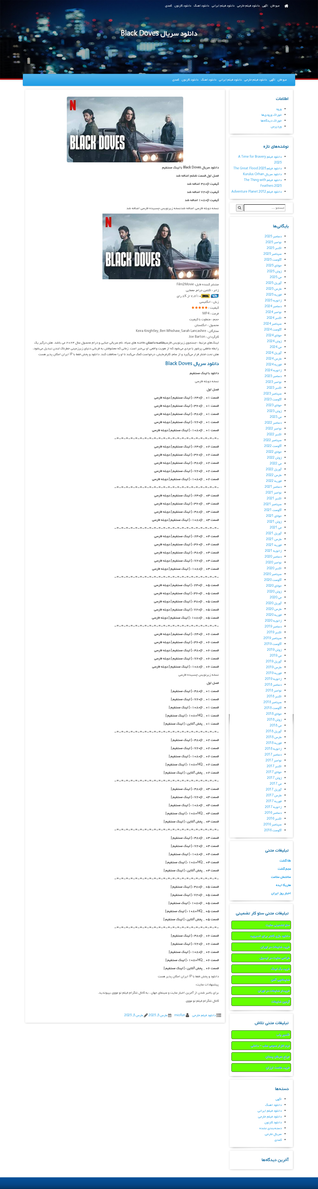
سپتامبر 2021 (273, 504)
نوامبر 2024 (274, 312)
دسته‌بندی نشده (270, 1128)
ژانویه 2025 (273, 300)
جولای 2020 (274, 586)
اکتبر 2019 (274, 632)
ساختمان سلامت (281, 877)
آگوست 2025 (273, 259)
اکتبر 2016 (274, 818)
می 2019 (276, 655)
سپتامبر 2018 (273, 702)
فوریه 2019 (274, 673)
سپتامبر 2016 (273, 824)
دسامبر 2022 (273, 423)
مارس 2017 (274, 795)
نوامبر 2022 (274, 428)
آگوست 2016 (273, 830)
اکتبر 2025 (274, 248)
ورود (279, 109)
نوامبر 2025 (274, 242)
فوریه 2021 (274, 545)
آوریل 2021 (274, 533)
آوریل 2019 (274, 661)
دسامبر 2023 (273, 376)
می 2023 (276, 417)
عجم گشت (284, 869)
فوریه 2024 (274, 364)
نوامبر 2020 (274, 562)
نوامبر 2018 (274, 690)
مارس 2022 (274, 475)
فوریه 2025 (274, 294)
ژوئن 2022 (274, 457)
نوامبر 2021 (274, 492)
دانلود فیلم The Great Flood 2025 (257, 168)
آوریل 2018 (274, 731)
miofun (179, 1015)
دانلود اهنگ (201, 5)
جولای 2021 (274, 516)
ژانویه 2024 (273, 370)
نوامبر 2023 (274, 382)
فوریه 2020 (274, 615)
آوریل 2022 (274, 469)
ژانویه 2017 (273, 807)
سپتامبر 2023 (273, 393)
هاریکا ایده (283, 885)
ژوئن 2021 (274, 522)
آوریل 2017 (274, 789)
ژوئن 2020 (274, 591)
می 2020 (276, 597)
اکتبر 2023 (274, 388)
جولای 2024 (274, 335)
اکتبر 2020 (274, 568)
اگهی (265, 5)
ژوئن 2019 (274, 650)
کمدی (168, 5)
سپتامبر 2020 (273, 574)
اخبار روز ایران (281, 893)
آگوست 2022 (273, 446)
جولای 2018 (274, 714)
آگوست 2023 (273, 399)
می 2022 (276, 463)
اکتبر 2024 (274, 318)
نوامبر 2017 (274, 760)
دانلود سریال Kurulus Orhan (262, 174)
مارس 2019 (274, 667)
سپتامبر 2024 (273, 324)
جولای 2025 (274, 265)
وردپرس (276, 126)
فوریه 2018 (274, 743)
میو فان (275, 5)
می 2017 (276, 784)
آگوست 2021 (273, 510)
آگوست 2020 (273, 580)
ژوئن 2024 (274, 341)
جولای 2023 (274, 405)
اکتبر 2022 (274, 434)
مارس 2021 (274, 539)
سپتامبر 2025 (273, 254)
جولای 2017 (274, 772)
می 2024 (276, 347)
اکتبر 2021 (274, 498)
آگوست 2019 (273, 644)
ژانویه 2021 (273, 551)
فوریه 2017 (274, 801)
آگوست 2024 (273, 329)
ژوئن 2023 (274, 411)
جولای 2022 (274, 452)
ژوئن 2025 (274, 271)
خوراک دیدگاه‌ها (271, 120)
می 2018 (276, 725)
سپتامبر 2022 (273, 440)
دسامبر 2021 (273, 487)
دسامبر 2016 (273, 813)
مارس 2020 (274, 609)
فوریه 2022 (274, 481)
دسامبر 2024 (273, 306)
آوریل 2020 (274, 603)
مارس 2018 (274, 737)
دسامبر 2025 (273, 236)
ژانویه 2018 (273, 749)
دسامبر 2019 (273, 626)
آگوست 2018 (273, 708)
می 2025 (276, 277)
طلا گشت (285, 860)
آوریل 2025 (274, 283)
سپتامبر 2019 (273, 638)
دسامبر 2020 (273, 556)
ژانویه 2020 (273, 620)
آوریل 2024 (274, 353)
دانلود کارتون (182, 5)
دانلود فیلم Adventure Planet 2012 (256, 191)
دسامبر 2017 (273, 754)
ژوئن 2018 (274, 719)
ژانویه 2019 (273, 679)
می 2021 (276, 527)
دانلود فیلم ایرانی (223, 5)
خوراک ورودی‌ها (271, 115)
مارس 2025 (274, 289)
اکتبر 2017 (274, 766)
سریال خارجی (273, 1134)
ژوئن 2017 (274, 778)
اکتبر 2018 (274, 696)
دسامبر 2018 (273, 685)
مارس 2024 (274, 358)
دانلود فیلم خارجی (248, 5)
